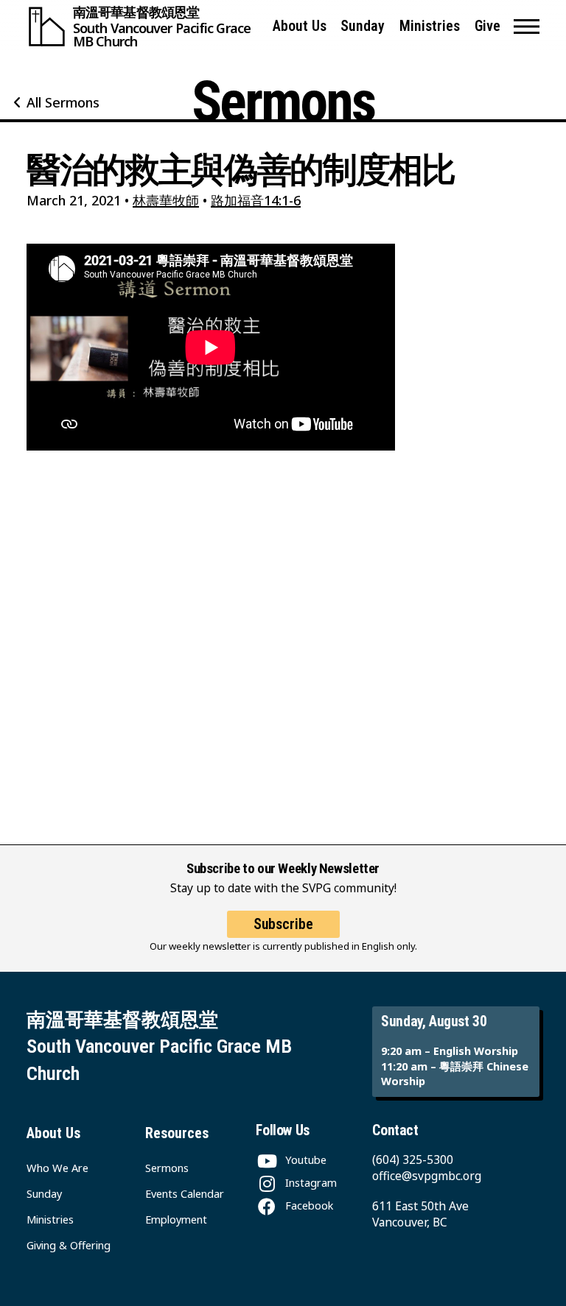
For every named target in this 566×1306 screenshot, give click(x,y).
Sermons (167, 1167)
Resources (177, 1133)
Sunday (362, 26)
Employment (176, 1219)
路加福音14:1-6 (256, 200)
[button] (526, 26)
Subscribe (283, 924)
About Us (299, 26)
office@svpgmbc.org (426, 1176)
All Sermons (63, 102)
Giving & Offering (69, 1245)
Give (487, 26)
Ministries (429, 26)
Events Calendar (184, 1193)
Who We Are (57, 1167)
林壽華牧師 (166, 200)
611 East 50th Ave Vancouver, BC (420, 1214)
